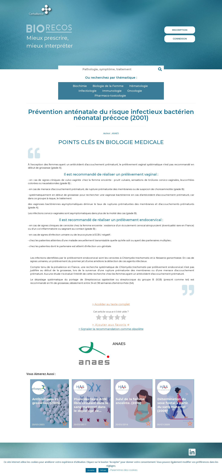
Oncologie (134, 90)
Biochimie (80, 86)
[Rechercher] (160, 69)
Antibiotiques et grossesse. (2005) (46, 401)
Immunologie (112, 90)
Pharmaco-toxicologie (110, 95)
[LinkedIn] (192, 452)
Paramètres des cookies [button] (123, 470)
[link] (49, 403)
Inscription (179, 29)
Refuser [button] (103, 470)
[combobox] (107, 69)
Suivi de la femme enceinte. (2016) (130, 401)
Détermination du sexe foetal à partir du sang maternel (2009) (172, 405)
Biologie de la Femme (108, 86)
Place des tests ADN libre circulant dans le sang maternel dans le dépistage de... (91, 405)
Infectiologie (88, 90)
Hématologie (138, 86)
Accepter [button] (91, 470)
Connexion (180, 38)
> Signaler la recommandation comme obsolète (111, 329)
